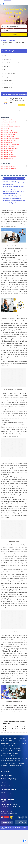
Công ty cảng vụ (5, 128)
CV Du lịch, (18, 746)
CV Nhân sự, (17, 734)
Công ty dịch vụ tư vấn (6, 120)
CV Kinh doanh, (5, 734)
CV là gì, (24, 729)
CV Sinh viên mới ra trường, (8, 741)
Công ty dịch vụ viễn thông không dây (10, 138)
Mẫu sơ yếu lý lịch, (15, 729)
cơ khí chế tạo (7, 59)
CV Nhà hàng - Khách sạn (15, 751)
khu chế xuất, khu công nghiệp (11, 63)
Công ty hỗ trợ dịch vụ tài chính (8, 140)
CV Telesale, (12, 749)
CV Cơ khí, (3, 739)
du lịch (5, 70)
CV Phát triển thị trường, (7, 746)
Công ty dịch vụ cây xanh (7, 154)
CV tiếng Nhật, (13, 726)
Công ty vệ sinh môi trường (7, 146)
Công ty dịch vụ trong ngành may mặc (10, 144)
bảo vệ (5, 55)
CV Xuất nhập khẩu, (12, 739)
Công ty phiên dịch (5, 124)
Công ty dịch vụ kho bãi (6, 130)
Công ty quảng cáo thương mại (8, 156)
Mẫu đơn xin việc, (22, 726)
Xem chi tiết (21, 105)
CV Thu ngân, (4, 749)
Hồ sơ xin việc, (4, 724)
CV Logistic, (4, 751)
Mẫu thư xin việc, (5, 729)
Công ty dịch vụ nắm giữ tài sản (8, 122)
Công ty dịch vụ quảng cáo (7, 150)
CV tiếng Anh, (13, 724)
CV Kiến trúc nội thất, (6, 744)
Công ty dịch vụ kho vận (6, 152)
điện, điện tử (7, 66)
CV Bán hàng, (4, 736)
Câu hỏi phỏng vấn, (6, 731)
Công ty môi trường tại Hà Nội (8, 166)
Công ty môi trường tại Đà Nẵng (8, 168)
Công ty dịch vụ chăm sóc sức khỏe (9, 132)
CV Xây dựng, (21, 736)
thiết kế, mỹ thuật (8, 84)
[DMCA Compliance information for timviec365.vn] (11, 803)
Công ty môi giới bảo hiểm (7, 142)
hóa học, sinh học (8, 80)
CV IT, (11, 734)
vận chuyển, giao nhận (9, 73)
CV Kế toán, (15, 731)
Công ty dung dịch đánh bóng (8, 134)
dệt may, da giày (8, 87)
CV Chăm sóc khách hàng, (20, 744)
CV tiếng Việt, (21, 724)
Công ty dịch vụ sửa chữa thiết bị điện (10, 126)
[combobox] (15, 30)
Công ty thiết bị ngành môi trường (9, 148)
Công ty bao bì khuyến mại (7, 158)
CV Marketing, (13, 736)
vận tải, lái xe (7, 77)
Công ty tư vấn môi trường (7, 136)
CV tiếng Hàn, (4, 726)
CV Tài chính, (20, 749)
